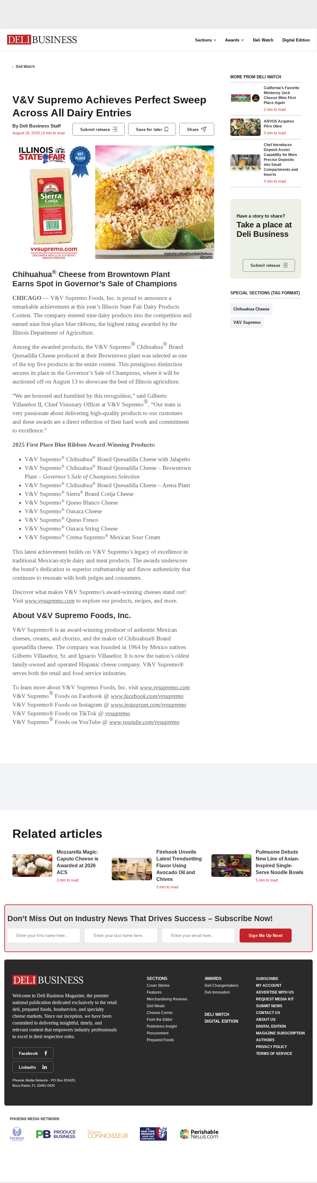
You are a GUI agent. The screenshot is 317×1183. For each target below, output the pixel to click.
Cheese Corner (160, 1013)
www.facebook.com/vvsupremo (147, 696)
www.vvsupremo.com (50, 600)
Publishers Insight (162, 1026)
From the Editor (159, 1019)
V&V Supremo (247, 322)
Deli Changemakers (221, 985)
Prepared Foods (160, 1040)
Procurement (157, 1033)
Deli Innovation (217, 992)
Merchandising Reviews (167, 999)
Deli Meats (156, 1006)
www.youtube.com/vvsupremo (144, 722)
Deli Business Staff (40, 125)
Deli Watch (263, 40)
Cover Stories (158, 985)
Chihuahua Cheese (251, 309)
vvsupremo (117, 713)
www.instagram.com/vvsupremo (148, 704)
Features (154, 992)
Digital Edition (296, 40)
